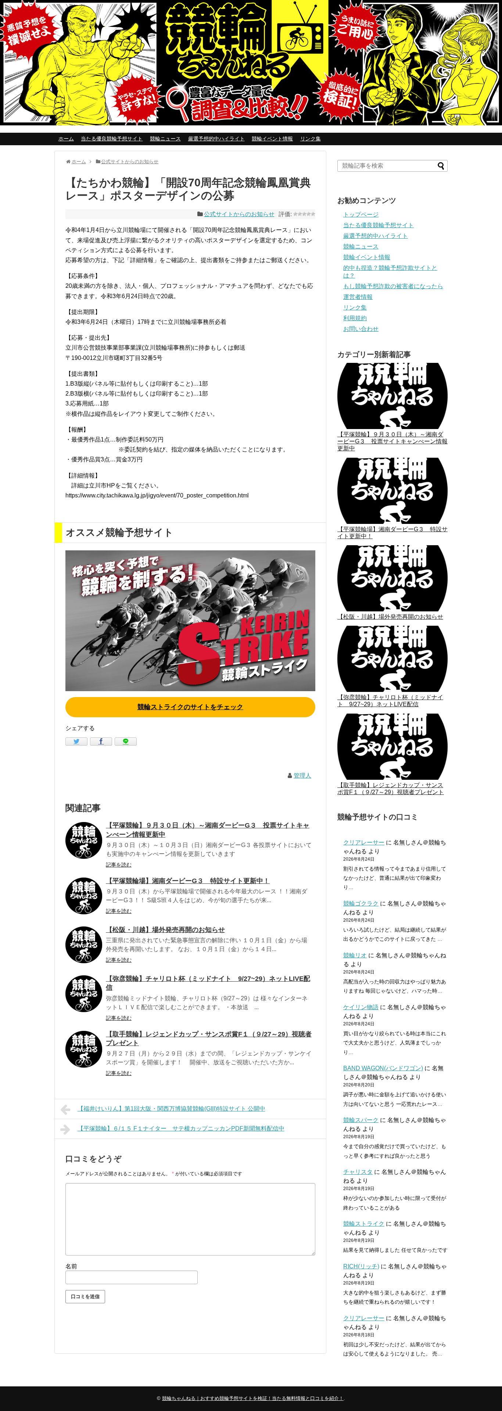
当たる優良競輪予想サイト (112, 139)
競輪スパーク (361, 1120)
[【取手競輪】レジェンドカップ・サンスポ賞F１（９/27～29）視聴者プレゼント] (83, 1049)
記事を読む (119, 865)
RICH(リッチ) (361, 1266)
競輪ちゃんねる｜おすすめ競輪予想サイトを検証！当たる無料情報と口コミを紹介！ (253, 1398)
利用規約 (355, 318)
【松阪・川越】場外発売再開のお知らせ (165, 929)
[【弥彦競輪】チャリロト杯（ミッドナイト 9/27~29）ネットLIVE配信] (83, 993)
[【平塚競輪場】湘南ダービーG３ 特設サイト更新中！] (83, 896)
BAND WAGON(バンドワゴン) (383, 1068)
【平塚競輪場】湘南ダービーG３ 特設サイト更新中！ (188, 881)
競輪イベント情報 (272, 139)
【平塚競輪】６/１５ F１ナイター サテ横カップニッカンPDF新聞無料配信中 (181, 1128)
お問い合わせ (361, 329)
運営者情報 (358, 297)
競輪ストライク (363, 1224)
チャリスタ (358, 1172)
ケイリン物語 (361, 1007)
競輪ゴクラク (361, 903)
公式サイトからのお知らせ (239, 214)
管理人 (302, 775)
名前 (71, 1266)
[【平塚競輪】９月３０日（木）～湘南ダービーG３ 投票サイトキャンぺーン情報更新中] (83, 840)
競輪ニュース (165, 139)
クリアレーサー (363, 842)
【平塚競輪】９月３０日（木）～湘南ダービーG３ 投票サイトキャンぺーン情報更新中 (392, 441)
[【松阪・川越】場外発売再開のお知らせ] (83, 944)
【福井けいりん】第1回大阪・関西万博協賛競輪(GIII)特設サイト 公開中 (171, 1108)
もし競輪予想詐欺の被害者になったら (393, 286)
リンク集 (310, 139)
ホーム (66, 139)
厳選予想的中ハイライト (216, 139)
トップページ (361, 214)
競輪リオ (355, 955)
